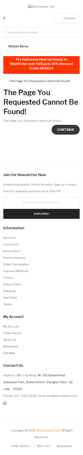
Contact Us (11, 244)
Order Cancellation (16, 264)
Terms (7, 304)
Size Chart (10, 297)
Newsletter (10, 346)
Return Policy (12, 284)
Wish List (9, 339)
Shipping (9, 291)
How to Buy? (11, 251)
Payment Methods (16, 271)
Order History (12, 333)
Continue (65, 129)
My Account (11, 326)
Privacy (8, 277)
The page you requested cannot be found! (40, 81)
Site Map (9, 353)
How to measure (14, 257)
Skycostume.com (48, 430)
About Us (9, 237)
